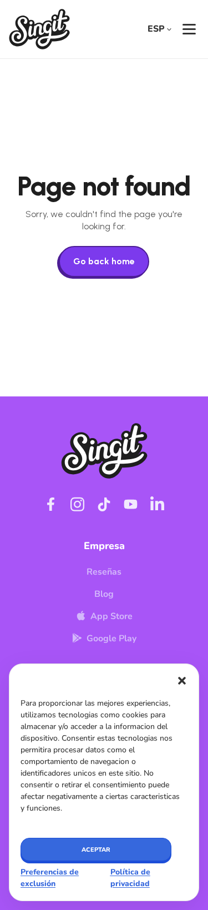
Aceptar (96, 850)
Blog (104, 594)
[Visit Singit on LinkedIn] (157, 504)
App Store (111, 616)
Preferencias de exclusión (50, 877)
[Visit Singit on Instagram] (77, 504)
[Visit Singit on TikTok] (104, 504)
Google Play (111, 638)
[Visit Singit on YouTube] (131, 504)
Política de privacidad (130, 877)
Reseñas (104, 572)
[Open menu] (189, 29)
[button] (181, 680)
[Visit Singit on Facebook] (51, 504)
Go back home (104, 261)
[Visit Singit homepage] (39, 29)
